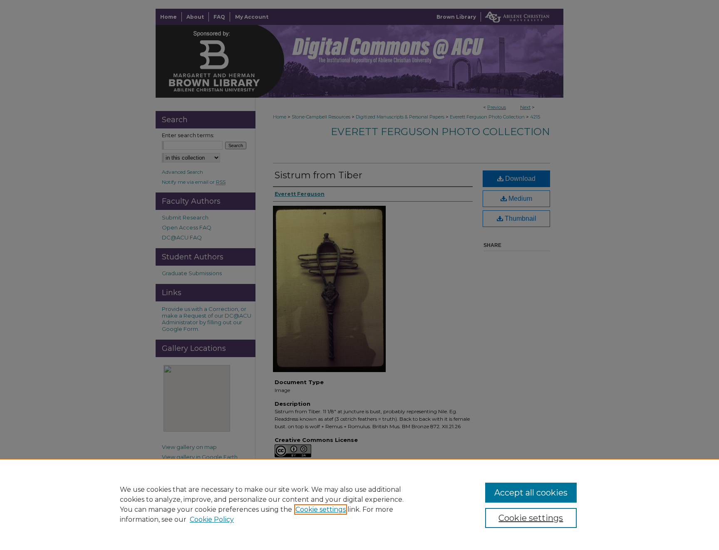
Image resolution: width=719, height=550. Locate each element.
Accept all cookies (531, 493)
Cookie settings (320, 509)
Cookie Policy (212, 519)
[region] (359, 504)
